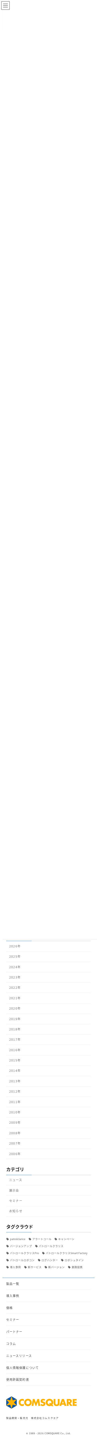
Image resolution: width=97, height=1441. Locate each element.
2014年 (15, 1070)
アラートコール (41, 1239)
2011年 (15, 1102)
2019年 (15, 1018)
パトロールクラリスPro (24, 1253)
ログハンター (50, 1260)
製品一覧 (12, 1283)
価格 (9, 1307)
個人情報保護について (22, 1367)
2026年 (15, 946)
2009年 (15, 1122)
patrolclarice (17, 1239)
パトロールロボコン (22, 1260)
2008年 (15, 1133)
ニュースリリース (19, 1355)
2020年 (15, 1008)
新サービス (35, 1267)
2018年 (15, 1029)
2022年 (15, 987)
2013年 (15, 1081)
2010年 (15, 1112)
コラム (11, 1343)
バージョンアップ (21, 1246)
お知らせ (15, 1211)
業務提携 (77, 1267)
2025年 (15, 956)
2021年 (15, 998)
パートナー (14, 1331)
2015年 (15, 1060)
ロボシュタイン (74, 1260)
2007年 (15, 1143)
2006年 (15, 1154)
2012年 (15, 1091)
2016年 (15, 1050)
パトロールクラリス (51, 1246)
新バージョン (56, 1267)
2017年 (15, 1039)
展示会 (14, 1190)
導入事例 (15, 1267)
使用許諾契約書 (17, 1379)
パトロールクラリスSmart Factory (66, 1253)
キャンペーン (66, 1239)
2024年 (15, 966)
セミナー (15, 1200)
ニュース (15, 1180)
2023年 (15, 977)
